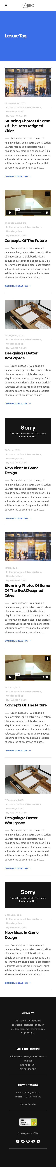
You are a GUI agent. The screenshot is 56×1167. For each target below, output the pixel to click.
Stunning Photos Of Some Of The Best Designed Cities (27, 126)
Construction (16, 107)
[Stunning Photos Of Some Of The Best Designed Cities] (28, 81)
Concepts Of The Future (26, 240)
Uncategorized (14, 111)
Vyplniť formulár (28, 1104)
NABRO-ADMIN (18, 115)
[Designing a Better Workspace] (28, 314)
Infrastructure (33, 107)
